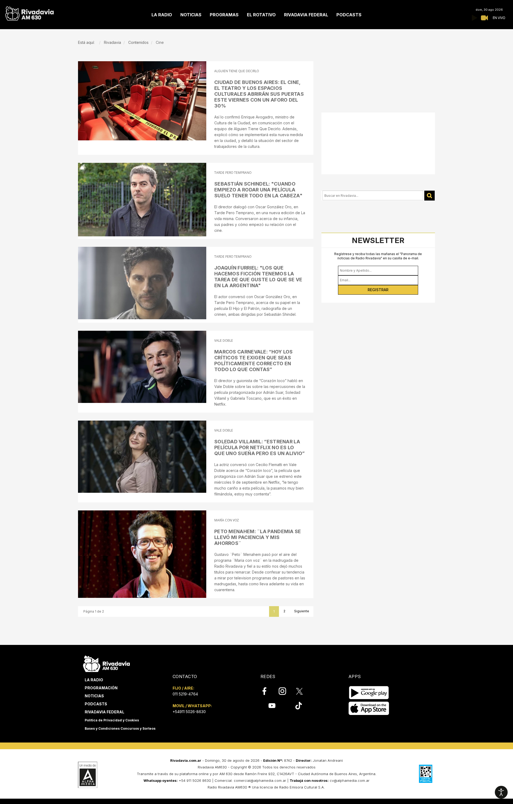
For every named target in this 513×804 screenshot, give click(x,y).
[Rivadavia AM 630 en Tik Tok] (298, 706)
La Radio (94, 680)
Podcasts (96, 704)
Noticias (94, 696)
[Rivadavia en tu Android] (368, 692)
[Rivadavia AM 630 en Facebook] (267, 691)
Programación (101, 688)
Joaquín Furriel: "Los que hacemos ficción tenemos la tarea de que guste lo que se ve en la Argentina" (258, 276)
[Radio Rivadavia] (106, 663)
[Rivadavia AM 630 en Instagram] (285, 691)
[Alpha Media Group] (87, 775)
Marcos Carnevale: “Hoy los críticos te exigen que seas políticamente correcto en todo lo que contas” (253, 360)
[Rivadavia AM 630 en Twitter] (303, 691)
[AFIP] (425, 774)
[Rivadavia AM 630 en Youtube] (272, 706)
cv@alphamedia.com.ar (350, 780)
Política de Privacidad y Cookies (112, 720)
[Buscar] (429, 196)
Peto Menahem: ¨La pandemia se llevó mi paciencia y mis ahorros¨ (257, 537)
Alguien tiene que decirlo (236, 71)
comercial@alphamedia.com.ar (260, 780)
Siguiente (301, 611)
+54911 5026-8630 (189, 711)
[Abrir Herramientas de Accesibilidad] (501, 792)
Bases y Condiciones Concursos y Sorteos (120, 728)
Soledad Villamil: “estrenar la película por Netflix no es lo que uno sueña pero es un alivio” (259, 447)
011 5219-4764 (185, 694)
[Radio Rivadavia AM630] (29, 12)
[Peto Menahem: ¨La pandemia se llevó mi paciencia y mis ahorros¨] (142, 554)
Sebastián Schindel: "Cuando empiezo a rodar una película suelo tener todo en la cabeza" (258, 189)
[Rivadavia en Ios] (368, 708)
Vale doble (223, 340)
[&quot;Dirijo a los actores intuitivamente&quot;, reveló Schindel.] (142, 199)
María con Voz (226, 520)
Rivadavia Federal (104, 712)
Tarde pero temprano (232, 172)
